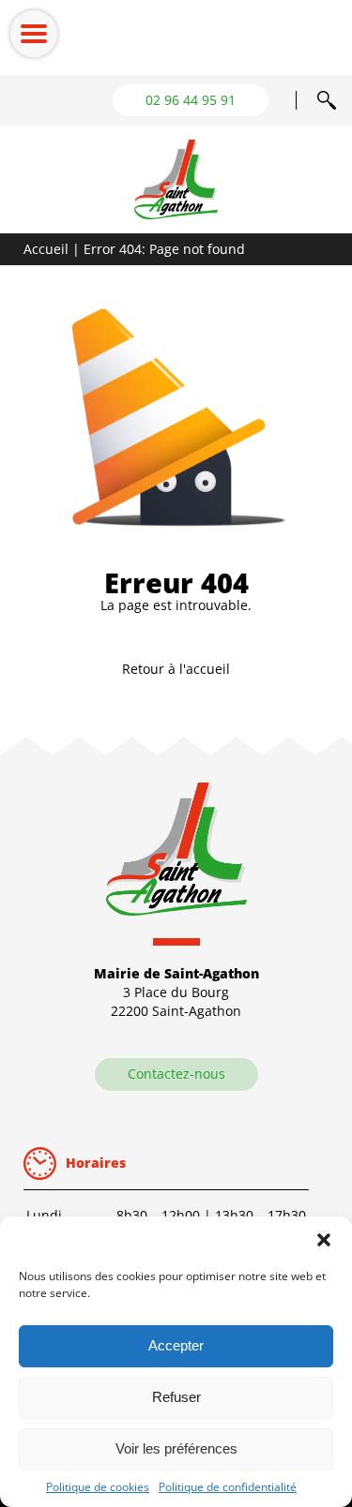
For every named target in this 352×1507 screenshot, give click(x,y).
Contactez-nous (176, 1073)
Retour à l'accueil (176, 669)
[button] (323, 1240)
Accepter (176, 1345)
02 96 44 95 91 (190, 100)
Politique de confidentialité (228, 1487)
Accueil (46, 249)
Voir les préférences (176, 1448)
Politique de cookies (97, 1487)
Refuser (176, 1397)
